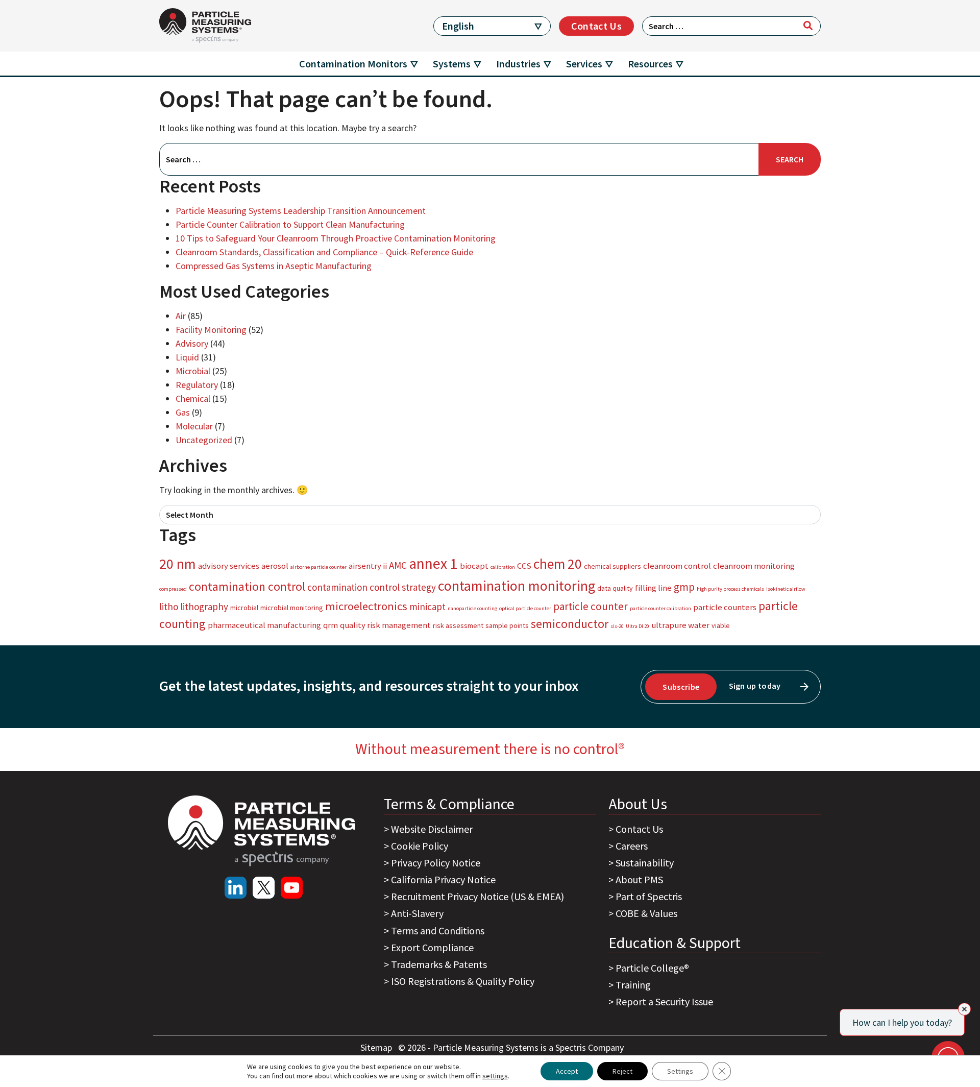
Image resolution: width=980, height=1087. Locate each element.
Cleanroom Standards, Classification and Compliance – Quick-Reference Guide (324, 252)
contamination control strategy (371, 587)
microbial (244, 607)
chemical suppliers (612, 566)
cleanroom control (677, 565)
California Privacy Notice (443, 879)
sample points (507, 625)
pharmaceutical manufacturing (264, 625)
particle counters (724, 607)
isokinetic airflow (785, 589)
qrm (330, 625)
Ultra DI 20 (637, 626)
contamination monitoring (516, 585)
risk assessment (458, 625)
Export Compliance (432, 947)
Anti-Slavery (417, 913)
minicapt (427, 606)
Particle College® (652, 967)
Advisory (192, 343)
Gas (183, 412)
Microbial (193, 371)
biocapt (474, 565)
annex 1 (433, 563)
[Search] (808, 25)
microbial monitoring (291, 607)
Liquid (187, 357)
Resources (650, 63)
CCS (524, 565)
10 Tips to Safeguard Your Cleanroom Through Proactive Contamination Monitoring (336, 238)
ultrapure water (680, 625)
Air (181, 316)
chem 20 (557, 563)
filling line (653, 587)
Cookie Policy (419, 845)
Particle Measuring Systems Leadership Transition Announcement (301, 210)
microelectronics (366, 606)
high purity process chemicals (730, 589)
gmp (684, 587)
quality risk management (385, 625)
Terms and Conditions (437, 930)
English (458, 25)
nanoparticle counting (472, 608)
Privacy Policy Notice (435, 862)
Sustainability (645, 862)
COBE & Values (646, 913)
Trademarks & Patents (439, 964)
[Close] (964, 1009)
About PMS (639, 879)
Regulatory (197, 385)
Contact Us (596, 25)
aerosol (274, 565)
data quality (615, 588)
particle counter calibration (660, 608)
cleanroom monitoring (754, 565)
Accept (567, 1071)
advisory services (228, 565)
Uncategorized (204, 440)
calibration (503, 567)
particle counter (590, 606)
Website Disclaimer (432, 829)
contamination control (247, 586)
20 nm (177, 563)
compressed (173, 589)
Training (633, 984)
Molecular (194, 426)
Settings (680, 1071)
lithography (204, 606)
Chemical (193, 398)
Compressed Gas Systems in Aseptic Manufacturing (274, 266)
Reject (622, 1071)
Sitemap (377, 1047)
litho (168, 606)
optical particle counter (525, 608)
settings (495, 1075)
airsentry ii (368, 565)
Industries (518, 63)
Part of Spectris (649, 896)
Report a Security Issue (664, 1001)
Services (584, 63)
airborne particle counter (318, 567)
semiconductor (569, 623)
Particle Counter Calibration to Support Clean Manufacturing (290, 224)
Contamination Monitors (353, 63)
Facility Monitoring (211, 329)
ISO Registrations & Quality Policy (462, 981)
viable (721, 625)
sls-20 (617, 626)
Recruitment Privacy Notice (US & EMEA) (477, 896)
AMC (398, 565)
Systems (452, 63)
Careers (632, 845)
